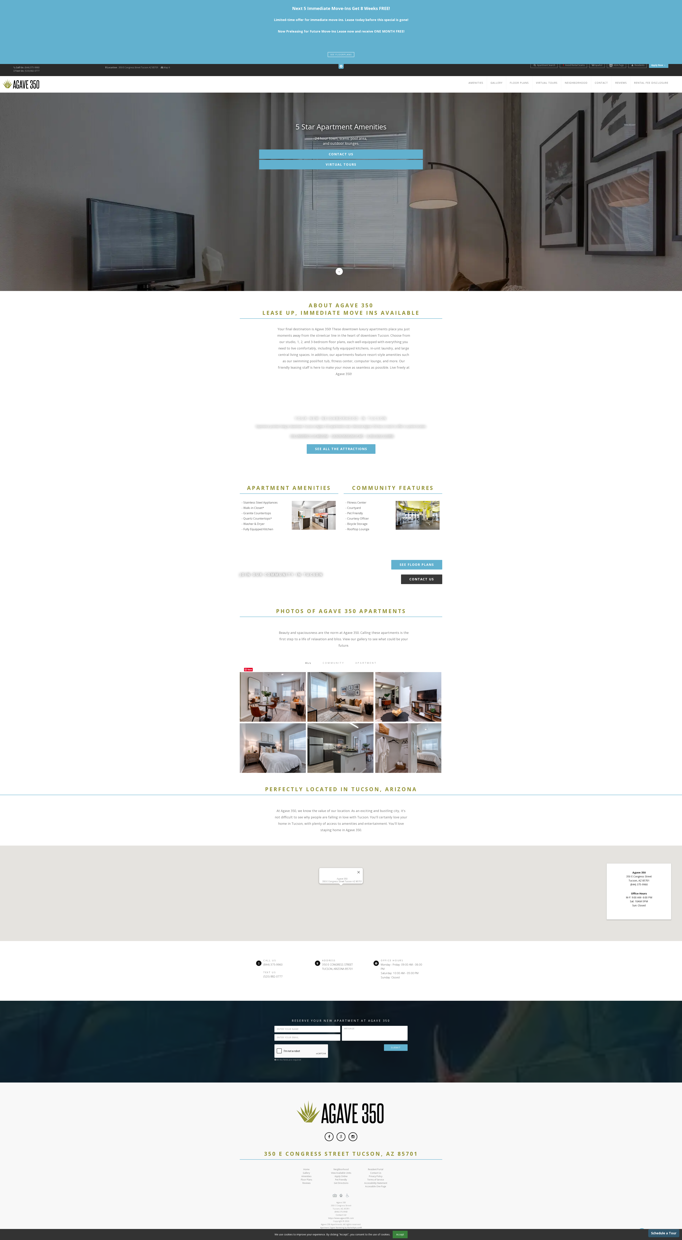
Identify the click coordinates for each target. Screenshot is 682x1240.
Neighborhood (576, 82)
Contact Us (341, 154)
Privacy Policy (375, 1176)
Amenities (476, 82)
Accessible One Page (375, 1186)
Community (333, 662)
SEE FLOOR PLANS (417, 564)
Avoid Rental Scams (575, 65)
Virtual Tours (546, 82)
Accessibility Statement (375, 1183)
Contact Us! (341, 1215)
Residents (639, 65)
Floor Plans (519, 82)
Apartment (366, 662)
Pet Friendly (341, 1179)
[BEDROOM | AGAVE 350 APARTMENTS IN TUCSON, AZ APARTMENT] (273, 748)
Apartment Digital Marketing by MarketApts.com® (341, 1227)
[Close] (358, 872)
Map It (167, 67)
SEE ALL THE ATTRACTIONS (341, 449)
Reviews (621, 82)
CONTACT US (421, 579)
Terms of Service (375, 1179)
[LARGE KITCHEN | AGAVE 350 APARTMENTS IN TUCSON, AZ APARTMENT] (340, 748)
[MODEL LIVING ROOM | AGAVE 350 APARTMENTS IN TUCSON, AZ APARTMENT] (408, 697)
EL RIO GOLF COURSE (380, 436)
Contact (601, 82)
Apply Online (341, 1176)
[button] (341, 891)
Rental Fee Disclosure (651, 82)
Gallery (496, 82)
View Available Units (341, 1172)
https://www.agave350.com (341, 1218)
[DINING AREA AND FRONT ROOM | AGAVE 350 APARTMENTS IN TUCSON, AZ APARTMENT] (273, 697)
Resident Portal (375, 1169)
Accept (400, 1234)
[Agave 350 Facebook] (329, 1136)
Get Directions (341, 1183)
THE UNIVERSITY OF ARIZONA (309, 436)
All (308, 662)
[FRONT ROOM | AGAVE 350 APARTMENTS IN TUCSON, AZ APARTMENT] (340, 697)
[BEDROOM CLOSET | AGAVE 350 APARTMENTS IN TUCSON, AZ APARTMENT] (408, 748)
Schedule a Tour (663, 1233)
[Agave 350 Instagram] (352, 1136)
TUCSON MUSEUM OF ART (347, 436)
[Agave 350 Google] (341, 1136)
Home (306, 1169)
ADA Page (619, 65)
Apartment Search (546, 65)
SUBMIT (396, 1047)
